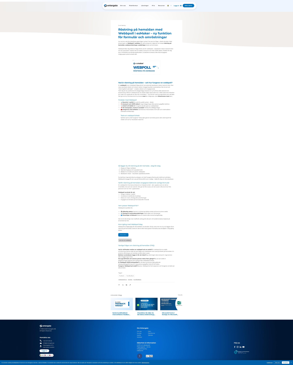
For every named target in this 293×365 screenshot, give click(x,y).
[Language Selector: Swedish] (169, 5)
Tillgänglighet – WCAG (144, 347)
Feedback (121, 275)
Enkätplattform (123, 279)
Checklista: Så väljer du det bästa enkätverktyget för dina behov (146, 313)
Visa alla (180, 295)
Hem (149, 331)
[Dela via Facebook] (119, 285)
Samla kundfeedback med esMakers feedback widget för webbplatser (121, 313)
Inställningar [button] (270, 362)
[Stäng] (291, 362)
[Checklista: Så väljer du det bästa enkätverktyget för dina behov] (146, 304)
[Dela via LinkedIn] (126, 285)
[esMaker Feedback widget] (122, 304)
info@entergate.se (48, 343)
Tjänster (150, 335)
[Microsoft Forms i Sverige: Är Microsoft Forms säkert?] (171, 304)
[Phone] (41, 341)
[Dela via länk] (130, 285)
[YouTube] (243, 347)
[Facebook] (234, 347)
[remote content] (146, 143)
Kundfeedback (130, 275)
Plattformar (151, 333)
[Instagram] (237, 347)
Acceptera (285, 362)
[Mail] (41, 343)
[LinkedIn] (240, 347)
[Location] (41, 346)
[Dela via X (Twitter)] (122, 285)
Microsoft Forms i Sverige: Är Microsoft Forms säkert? (169, 313)
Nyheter (130, 279)
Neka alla (277, 362)
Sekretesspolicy (145, 362)
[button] (123, 5)
